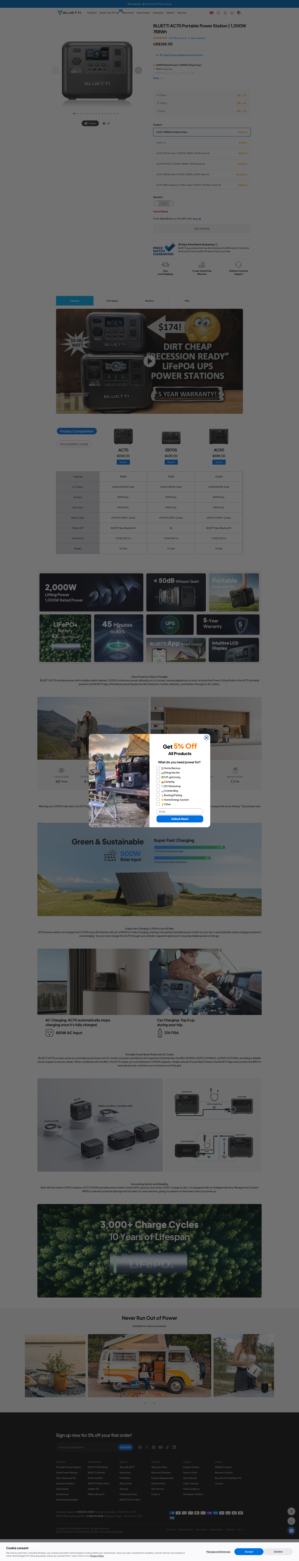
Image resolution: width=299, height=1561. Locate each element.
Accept (249, 1551)
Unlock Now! (179, 819)
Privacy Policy (97, 1555)
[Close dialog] (206, 737)
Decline (278, 1551)
